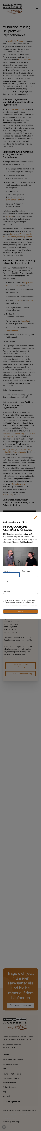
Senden (20, 611)
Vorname (7, 571)
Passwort (7, 591)
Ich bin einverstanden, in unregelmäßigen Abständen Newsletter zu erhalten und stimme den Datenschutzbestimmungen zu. (21, 603)
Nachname (26, 571)
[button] (4, 1127)
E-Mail (6, 581)
